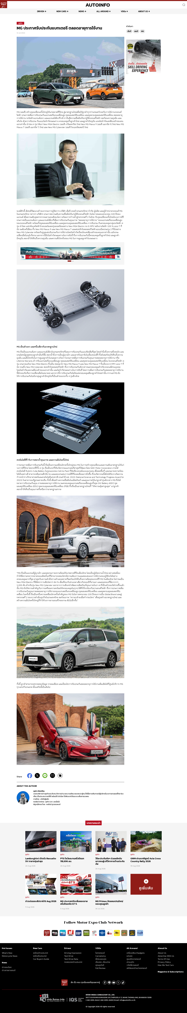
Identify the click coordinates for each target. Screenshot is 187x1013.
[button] (68, 261)
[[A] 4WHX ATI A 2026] (70, 253)
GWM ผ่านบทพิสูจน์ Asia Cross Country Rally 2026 (146, 860)
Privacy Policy (164, 962)
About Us (162, 952)
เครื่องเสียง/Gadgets (136, 952)
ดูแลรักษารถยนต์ (134, 958)
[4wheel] (87, 933)
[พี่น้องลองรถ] (109, 933)
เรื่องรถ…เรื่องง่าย (102, 962)
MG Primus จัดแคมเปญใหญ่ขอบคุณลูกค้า (109, 902)
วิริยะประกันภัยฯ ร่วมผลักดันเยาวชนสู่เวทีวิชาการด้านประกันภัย (110, 861)
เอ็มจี (129, 31)
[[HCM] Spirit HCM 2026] (143, 57)
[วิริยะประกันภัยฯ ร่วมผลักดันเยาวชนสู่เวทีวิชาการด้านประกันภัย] (111, 841)
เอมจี (136, 31)
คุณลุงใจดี (99, 965)
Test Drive (68, 955)
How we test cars (166, 965)
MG (142, 31)
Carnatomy (100, 955)
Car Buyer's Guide (41, 958)
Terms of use (164, 958)
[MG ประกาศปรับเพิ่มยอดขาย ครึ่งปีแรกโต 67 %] (76, 884)
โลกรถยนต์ (100, 952)
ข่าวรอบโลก (7, 967)
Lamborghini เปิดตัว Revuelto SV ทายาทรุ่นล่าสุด (40, 860)
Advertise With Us (166, 955)
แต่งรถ (129, 955)
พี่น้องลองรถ (100, 958)
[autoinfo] (3, 4)
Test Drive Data (71, 958)
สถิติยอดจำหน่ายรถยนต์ (137, 968)
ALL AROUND (102, 11)
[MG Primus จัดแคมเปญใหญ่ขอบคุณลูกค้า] (111, 884)
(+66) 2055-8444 (92, 1000)
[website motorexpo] (63, 933)
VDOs (123, 11)
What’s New (7, 952)
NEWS (81, 11)
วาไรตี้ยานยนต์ (133, 965)
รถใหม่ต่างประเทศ (40, 952)
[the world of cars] (79, 933)
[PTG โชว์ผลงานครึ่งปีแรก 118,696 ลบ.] (76, 841)
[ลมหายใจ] (140, 933)
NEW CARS (61, 11)
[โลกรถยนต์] (102, 933)
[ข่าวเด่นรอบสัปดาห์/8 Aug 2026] (41, 884)
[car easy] (117, 933)
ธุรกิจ (20, 23)
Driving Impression (72, 952)
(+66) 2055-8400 (106, 1000)
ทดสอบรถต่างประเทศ (73, 962)
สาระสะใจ (130, 962)
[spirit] (124, 933)
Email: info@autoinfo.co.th (124, 1000)
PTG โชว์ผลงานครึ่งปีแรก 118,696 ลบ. (72, 860)
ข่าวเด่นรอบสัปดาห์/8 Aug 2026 (40, 901)
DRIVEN (40, 11)
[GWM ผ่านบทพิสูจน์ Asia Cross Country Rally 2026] (146, 841)
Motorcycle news (9, 955)
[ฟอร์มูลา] (71, 933)
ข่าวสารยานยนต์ (8, 970)
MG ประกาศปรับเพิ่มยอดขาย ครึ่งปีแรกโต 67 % (74, 902)
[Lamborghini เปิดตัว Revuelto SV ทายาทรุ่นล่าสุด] (41, 841)
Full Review (100, 968)
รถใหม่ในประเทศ (40, 955)
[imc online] (94, 933)
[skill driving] (132, 933)
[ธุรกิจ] (146, 884)
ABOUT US (143, 11)
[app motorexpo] (55, 933)
